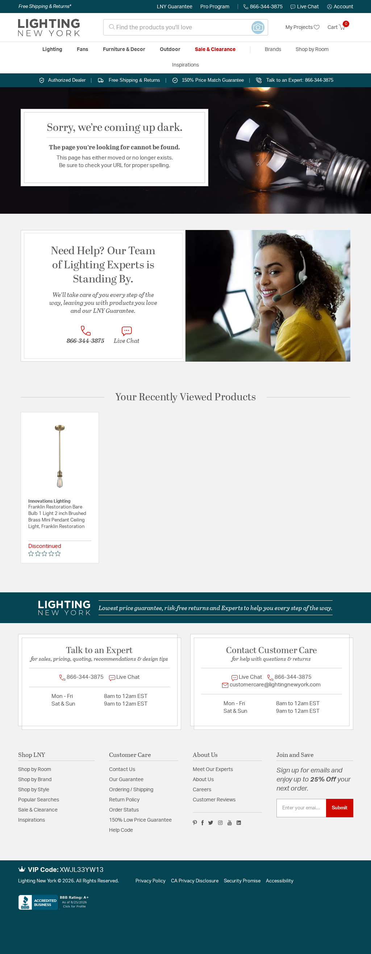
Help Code (121, 830)
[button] (340, 6)
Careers (202, 789)
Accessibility (279, 881)
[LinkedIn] (239, 822)
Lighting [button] (52, 49)
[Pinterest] (195, 822)
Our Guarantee (126, 779)
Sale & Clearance (38, 810)
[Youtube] (230, 822)
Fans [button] (82, 49)
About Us (203, 779)
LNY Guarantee (174, 6)
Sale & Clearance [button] (215, 49)
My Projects (299, 27)
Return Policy (124, 799)
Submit (339, 807)
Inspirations (31, 820)
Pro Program (214, 6)
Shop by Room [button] (312, 49)
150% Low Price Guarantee (140, 820)
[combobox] (185, 27)
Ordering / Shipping (131, 789)
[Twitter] (210, 822)
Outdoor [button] (170, 49)
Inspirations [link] (185, 65)
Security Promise (242, 881)
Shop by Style (33, 789)
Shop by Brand (34, 779)
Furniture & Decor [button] (124, 49)
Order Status (124, 810)
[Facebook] (202, 822)
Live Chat (308, 6)
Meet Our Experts (213, 769)
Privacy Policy (151, 881)
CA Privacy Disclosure (194, 881)
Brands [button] (273, 49)
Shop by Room (34, 769)
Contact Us (122, 769)
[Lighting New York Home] (49, 27)
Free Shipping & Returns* (44, 6)
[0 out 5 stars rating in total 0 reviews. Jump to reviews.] (46, 553)
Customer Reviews (214, 799)
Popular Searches (38, 799)
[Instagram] (220, 822)
